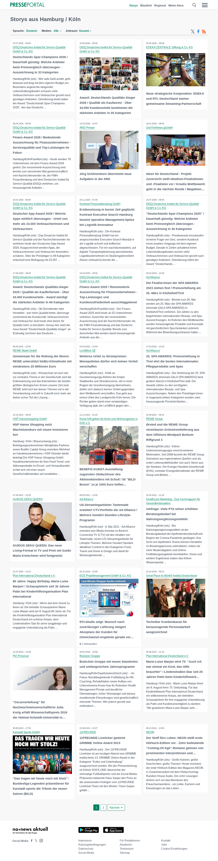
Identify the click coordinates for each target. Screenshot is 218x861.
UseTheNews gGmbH (159, 127)
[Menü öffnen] (205, 5)
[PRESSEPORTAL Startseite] (27, 5)
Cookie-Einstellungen (174, 848)
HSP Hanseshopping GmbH (30, 418)
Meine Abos (176, 5)
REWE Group (154, 418)
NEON (150, 732)
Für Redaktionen (130, 840)
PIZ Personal (21, 655)
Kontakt (165, 840)
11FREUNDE (88, 732)
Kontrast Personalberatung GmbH (100, 203)
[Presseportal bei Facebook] (31, 840)
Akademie (126, 844)
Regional (160, 5)
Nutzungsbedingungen (92, 844)
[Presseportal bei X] (35, 840)
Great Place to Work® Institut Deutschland (171, 575)
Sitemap (125, 852)
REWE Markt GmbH (25, 350)
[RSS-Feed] (204, 32)
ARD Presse (87, 127)
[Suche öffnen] (194, 5)
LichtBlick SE (88, 350)
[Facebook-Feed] (198, 32)
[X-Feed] (193, 32)
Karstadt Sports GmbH (26, 732)
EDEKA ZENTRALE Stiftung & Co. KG (169, 47)
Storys (133, 5)
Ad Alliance (153, 277)
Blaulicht (146, 5)
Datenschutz (86, 848)
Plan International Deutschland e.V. (34, 575)
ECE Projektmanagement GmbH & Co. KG (105, 575)
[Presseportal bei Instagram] (40, 840)
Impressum (85, 840)
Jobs (164, 844)
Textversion (127, 848)
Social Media (86, 852)
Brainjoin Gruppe (90, 655)
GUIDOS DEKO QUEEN (28, 499)
